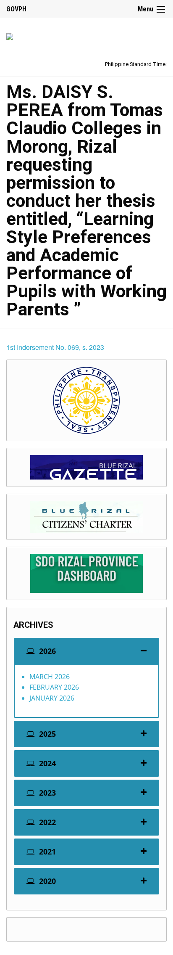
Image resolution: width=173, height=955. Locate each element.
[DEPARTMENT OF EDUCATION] (9, 35)
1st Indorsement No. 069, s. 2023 (55, 347)
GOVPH (16, 9)
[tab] (86, 651)
